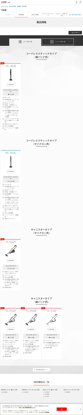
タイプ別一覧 (27, 41)
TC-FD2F (46, 392)
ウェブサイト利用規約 (44, 412)
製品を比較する (76, 32)
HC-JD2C (26, 392)
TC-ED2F (67, 392)
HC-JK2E (5, 392)
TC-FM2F (46, 394)
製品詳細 (11, 84)
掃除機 (19, 6)
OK (61, 409)
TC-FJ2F (46, 396)
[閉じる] (80, 409)
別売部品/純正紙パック (42, 369)
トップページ (4, 6)
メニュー (80, 3)
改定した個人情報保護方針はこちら (27, 407)
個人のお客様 (12, 6)
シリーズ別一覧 (60, 41)
